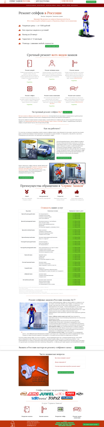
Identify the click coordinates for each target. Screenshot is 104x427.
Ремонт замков (65, 424)
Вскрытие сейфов (58, 424)
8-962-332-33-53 (67, 1)
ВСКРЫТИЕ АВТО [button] (41, 5)
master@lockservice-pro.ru (66, 3)
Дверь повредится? (60, 362)
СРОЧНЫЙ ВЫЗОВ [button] (91, 1)
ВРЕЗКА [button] (68, 5)
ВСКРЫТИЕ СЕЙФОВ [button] (51, 5)
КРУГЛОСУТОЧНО (79, 347)
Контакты (58, 422)
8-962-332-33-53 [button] (68, 112)
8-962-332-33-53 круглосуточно (65, 372)
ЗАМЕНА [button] (64, 5)
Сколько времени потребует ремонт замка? (67, 366)
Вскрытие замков (64, 422)
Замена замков (72, 424)
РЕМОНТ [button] (59, 5)
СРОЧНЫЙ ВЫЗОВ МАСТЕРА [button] (64, 158)
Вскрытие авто (71, 422)
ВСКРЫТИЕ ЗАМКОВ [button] (31, 5)
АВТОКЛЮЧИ (74, 5)
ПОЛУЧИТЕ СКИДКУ (52, 46)
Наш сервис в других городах (91, 424)
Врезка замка (68, 425)
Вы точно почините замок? (62, 358)
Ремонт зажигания (62, 425)
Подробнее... (30, 82)
